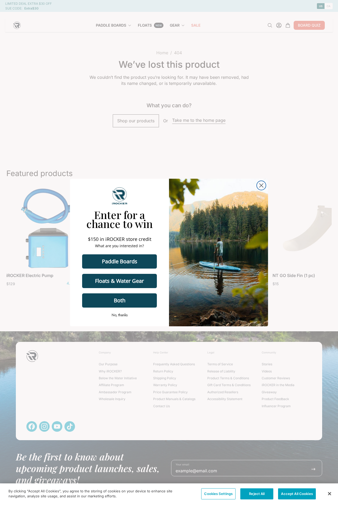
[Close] (329, 493)
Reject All (257, 494)
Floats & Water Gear (119, 280)
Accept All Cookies (297, 494)
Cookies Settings (218, 494)
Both (119, 300)
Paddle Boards (119, 261)
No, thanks (120, 315)
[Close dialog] (261, 185)
